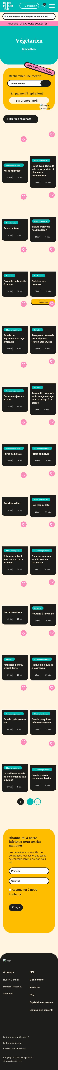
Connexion (31, 5)
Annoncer (8, 993)
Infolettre (34, 987)
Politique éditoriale (12, 1043)
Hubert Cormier (11, 979)
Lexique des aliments (41, 1010)
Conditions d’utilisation (14, 1048)
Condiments (11, 223)
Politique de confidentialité (16, 1037)
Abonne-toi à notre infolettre (23, 892)
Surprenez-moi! (26, 100)
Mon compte (36, 979)
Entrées (37, 330)
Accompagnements (13, 165)
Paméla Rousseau (12, 986)
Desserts (9, 276)
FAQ (31, 995)
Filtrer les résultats (19, 119)
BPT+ (32, 972)
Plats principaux (41, 160)
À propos (8, 972)
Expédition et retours (41, 1002)
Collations (38, 276)
